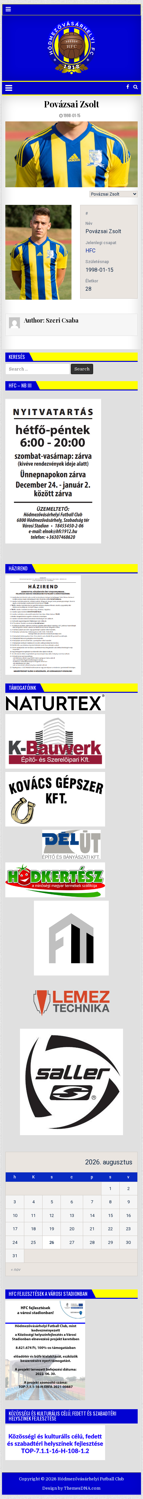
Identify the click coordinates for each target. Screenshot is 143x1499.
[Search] (135, 87)
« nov (15, 1269)
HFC (90, 250)
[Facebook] (127, 87)
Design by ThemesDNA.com (71, 1488)
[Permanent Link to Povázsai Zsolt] (71, 154)
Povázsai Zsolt (71, 104)
